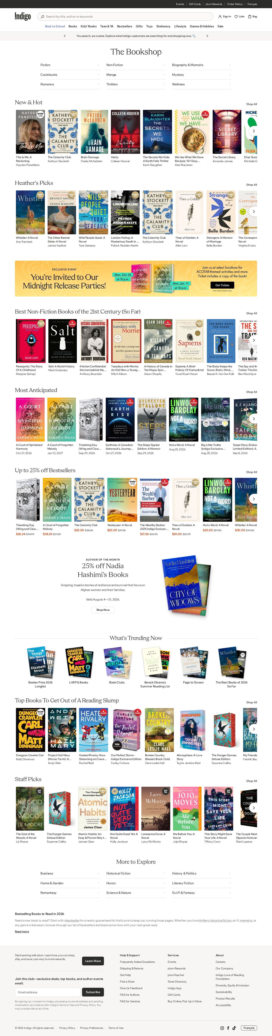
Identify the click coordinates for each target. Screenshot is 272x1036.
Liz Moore (22, 841)
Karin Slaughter (152, 165)
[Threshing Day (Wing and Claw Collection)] (91, 420)
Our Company (224, 968)
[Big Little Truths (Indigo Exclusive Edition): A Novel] (215, 420)
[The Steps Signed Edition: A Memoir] (151, 420)
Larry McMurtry (151, 841)
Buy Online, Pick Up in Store (185, 1001)
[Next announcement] (207, 36)
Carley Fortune (120, 763)
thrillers (204, 920)
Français (252, 4)
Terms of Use (115, 1027)
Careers (220, 962)
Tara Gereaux (87, 245)
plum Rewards (214, 4)
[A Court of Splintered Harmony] (30, 420)
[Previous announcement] (64, 36)
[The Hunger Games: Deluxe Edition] (226, 730)
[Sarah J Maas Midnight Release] (136, 279)
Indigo (28, 1027)
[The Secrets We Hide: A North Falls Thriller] (157, 132)
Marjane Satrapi (26, 374)
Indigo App (174, 988)
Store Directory (177, 981)
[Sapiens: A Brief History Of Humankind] (189, 341)
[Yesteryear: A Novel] (122, 500)
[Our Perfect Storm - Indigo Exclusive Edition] (126, 730)
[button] (55, 28)
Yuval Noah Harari (186, 374)
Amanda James (223, 161)
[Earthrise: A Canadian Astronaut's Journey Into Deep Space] (120, 420)
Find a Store (127, 981)
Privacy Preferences (91, 1027)
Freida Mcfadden (91, 161)
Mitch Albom (119, 374)
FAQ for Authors (130, 995)
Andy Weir (54, 763)
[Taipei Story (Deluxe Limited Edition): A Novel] (248, 420)
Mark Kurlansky (58, 370)
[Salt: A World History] (62, 341)
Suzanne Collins (221, 763)
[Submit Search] (42, 17)
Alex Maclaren (183, 165)
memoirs (246, 920)
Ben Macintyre (247, 374)
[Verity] (125, 132)
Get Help (125, 975)
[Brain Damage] (94, 132)
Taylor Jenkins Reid (189, 763)
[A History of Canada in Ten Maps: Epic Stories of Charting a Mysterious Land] (158, 341)
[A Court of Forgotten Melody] (61, 420)
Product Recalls (225, 998)
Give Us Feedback (131, 988)
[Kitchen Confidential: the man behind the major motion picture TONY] (94, 341)
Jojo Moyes (180, 841)
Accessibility (223, 1005)
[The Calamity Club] (63, 132)
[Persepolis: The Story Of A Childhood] (31, 341)
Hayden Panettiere (27, 165)
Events (180, 4)
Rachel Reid (86, 763)
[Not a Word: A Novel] (183, 420)
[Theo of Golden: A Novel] (189, 212)
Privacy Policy (67, 1027)
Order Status (235, 4)
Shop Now (103, 610)
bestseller (73, 920)
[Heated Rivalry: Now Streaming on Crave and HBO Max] (93, 730)
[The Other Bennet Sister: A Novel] (62, 212)
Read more (22, 931)
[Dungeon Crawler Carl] (30, 730)
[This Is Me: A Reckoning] (30, 132)
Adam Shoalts (153, 374)
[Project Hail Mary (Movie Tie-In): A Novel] (62, 730)
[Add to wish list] (41, 150)
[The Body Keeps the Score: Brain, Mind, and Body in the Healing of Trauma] (221, 341)
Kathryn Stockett (58, 161)
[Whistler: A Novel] (30, 212)
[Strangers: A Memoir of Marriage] (221, 212)
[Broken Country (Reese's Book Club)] (159, 730)
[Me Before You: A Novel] (187, 809)
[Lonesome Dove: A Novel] (155, 809)
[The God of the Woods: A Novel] (30, 809)
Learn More (93, 961)
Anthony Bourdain (91, 374)
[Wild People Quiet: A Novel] (93, 212)
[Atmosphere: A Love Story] (193, 730)
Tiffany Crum (212, 841)
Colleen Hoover (120, 161)
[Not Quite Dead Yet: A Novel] (124, 809)
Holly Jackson (119, 841)
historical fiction (221, 920)
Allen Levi (181, 245)
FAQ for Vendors (130, 1001)
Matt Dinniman (25, 759)
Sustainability (224, 992)
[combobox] (128, 17)
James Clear (86, 841)
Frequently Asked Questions (137, 962)
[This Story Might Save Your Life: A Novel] (218, 809)
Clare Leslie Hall (154, 763)
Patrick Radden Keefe (124, 245)
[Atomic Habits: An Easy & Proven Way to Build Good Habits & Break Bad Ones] (92, 809)
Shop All (251, 104)
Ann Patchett (24, 241)
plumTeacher (176, 975)
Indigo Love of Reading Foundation (230, 977)
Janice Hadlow (57, 245)
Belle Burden (214, 245)
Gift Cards (195, 4)
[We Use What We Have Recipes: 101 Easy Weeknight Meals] (192, 132)
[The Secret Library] (227, 132)
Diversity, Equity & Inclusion (232, 985)
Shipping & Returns (131, 968)
